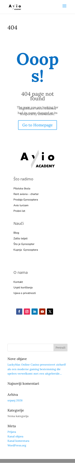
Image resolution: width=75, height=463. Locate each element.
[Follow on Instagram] (27, 311)
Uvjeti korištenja (22, 287)
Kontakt (18, 282)
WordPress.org (17, 445)
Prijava (12, 432)
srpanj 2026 (15, 400)
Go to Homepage (37, 125)
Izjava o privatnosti (24, 293)
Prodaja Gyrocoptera (25, 199)
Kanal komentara (18, 441)
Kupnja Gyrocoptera (25, 250)
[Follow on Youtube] (42, 311)
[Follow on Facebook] (19, 311)
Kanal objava (15, 436)
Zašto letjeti (20, 238)
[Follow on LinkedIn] (35, 311)
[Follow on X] (50, 311)
